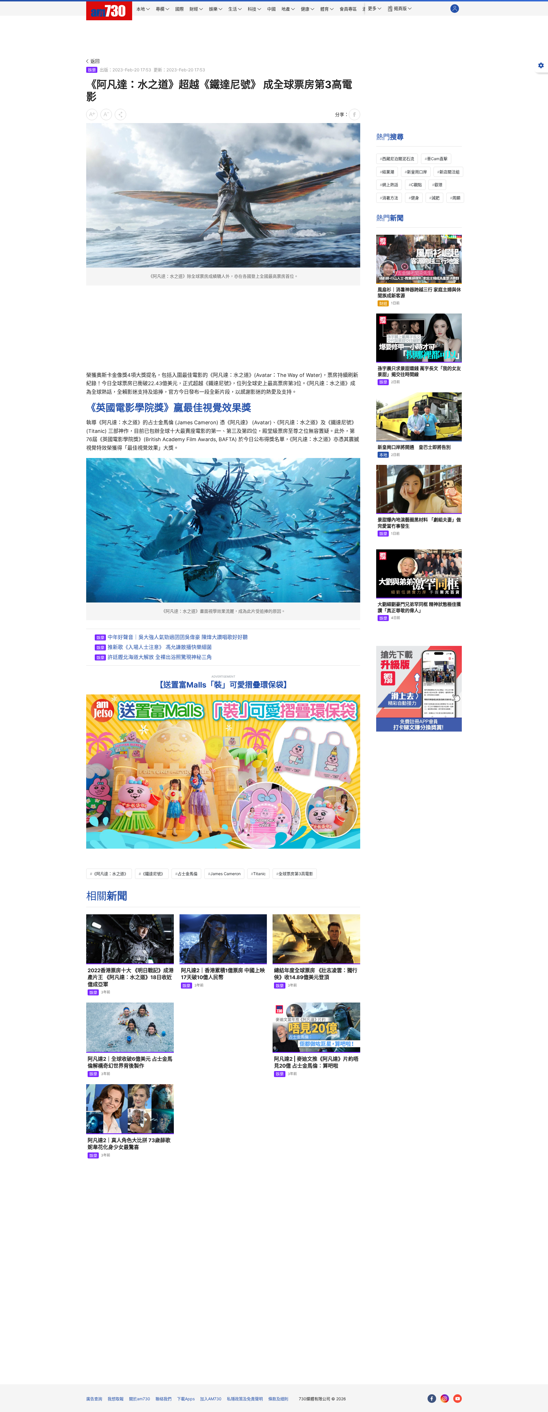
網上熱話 (390, 184)
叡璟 (438, 184)
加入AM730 (210, 1398)
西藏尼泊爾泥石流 (398, 158)
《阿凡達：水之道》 (110, 873)
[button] (374, 8)
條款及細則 (278, 1398)
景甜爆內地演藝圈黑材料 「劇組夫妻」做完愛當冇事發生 (419, 523)
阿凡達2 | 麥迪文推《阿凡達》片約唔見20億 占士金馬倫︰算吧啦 (316, 1062)
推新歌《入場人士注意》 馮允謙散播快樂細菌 (160, 647)
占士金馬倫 (188, 873)
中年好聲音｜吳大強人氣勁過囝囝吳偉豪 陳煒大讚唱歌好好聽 (178, 637)
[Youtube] (457, 1398)
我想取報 (116, 1398)
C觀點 (416, 184)
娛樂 (92, 69)
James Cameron (225, 873)
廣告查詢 (94, 1398)
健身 (415, 197)
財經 (383, 303)
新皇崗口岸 (417, 171)
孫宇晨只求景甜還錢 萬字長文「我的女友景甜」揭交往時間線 (419, 371)
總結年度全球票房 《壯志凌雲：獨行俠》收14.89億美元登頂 (315, 973)
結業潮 (388, 171)
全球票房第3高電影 (296, 873)
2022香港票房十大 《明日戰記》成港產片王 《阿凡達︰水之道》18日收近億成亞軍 (131, 977)
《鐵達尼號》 (153, 873)
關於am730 (139, 1398)
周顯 (456, 197)
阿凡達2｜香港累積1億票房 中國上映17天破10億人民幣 (223, 973)
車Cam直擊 (437, 158)
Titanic (259, 873)
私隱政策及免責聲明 (245, 1398)
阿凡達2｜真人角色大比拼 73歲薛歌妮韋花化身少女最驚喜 (129, 1143)
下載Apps (186, 1398)
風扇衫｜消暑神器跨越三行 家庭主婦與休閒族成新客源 (419, 293)
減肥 (436, 197)
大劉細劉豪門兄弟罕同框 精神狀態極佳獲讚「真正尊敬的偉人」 (419, 607)
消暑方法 (390, 197)
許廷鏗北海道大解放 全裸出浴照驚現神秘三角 (160, 657)
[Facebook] (432, 1398)
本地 (383, 454)
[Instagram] (444, 1398)
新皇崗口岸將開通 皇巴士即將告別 (414, 447)
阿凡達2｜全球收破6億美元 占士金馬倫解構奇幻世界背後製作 (130, 1062)
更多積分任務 (304, 1375)
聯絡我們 (164, 1398)
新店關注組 (450, 171)
